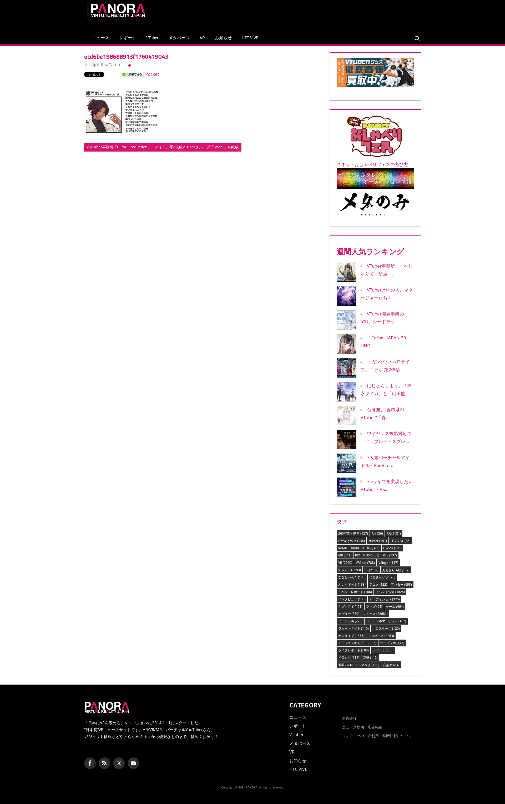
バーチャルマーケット (386, 621)
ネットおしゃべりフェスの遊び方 (374, 164)
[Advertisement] (322, 14)
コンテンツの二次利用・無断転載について (377, 735)
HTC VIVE (250, 37)
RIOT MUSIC (367, 555)
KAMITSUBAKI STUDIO (359, 548)
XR (371, 570)
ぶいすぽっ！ (352, 584)
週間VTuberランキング (358, 665)
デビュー (348, 613)
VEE (390, 555)
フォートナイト (353, 628)
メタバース (179, 37)
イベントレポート (355, 592)
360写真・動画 (353, 533)
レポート (127, 37)
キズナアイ (350, 606)
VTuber (152, 37)
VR (202, 37)
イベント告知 (390, 592)
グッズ (374, 606)
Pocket (152, 74)
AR (394, 533)
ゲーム (395, 606)
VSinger (388, 562)
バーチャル (350, 621)
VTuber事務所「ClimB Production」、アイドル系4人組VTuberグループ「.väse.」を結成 (164, 148)
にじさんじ (382, 577)
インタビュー (352, 599)
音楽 (391, 665)
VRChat (365, 562)
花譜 (370, 657)
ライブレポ (392, 643)
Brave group (351, 541)
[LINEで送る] (132, 74)
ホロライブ (351, 636)
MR (344, 555)
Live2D (392, 548)
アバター (401, 584)
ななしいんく (352, 577)
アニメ (378, 584)
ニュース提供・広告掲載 (362, 727)
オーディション (384, 599)
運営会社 (349, 718)
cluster (377, 541)
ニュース (100, 37)
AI (377, 533)
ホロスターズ (386, 628)
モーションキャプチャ (357, 643)
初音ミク (348, 657)
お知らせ (223, 37)
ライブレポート (353, 650)
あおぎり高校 (396, 570)
